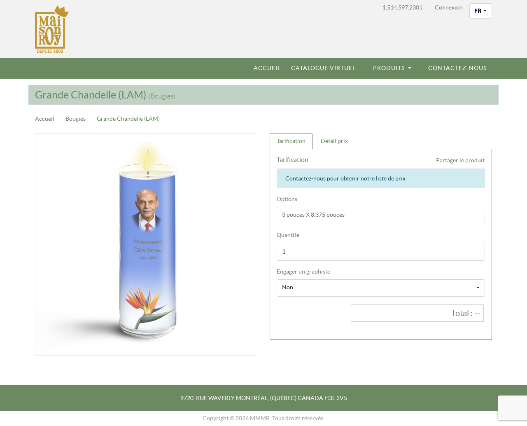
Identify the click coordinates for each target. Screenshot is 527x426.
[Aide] (334, 271)
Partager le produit (460, 160)
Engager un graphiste (303, 271)
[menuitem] (264, 68)
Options (287, 199)
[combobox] (480, 11)
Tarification (291, 141)
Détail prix (334, 141)
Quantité (288, 235)
